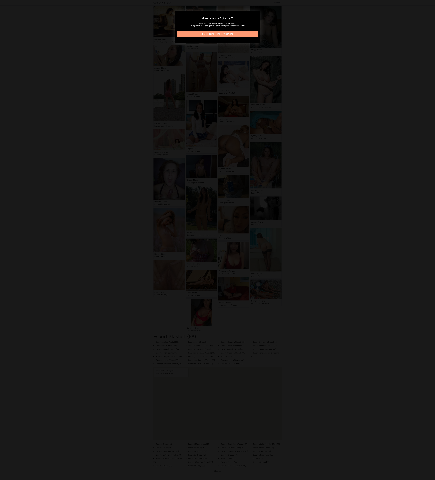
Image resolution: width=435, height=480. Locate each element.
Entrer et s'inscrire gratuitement (217, 34)
